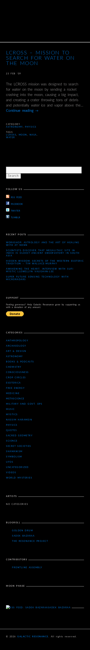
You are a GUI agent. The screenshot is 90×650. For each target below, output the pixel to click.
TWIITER (15, 211)
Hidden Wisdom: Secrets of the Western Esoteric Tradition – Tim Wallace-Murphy (45, 262)
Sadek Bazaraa (23, 536)
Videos (11, 473)
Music (10, 409)
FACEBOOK (17, 204)
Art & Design (16, 351)
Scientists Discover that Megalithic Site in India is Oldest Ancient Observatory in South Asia (43, 253)
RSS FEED (16, 197)
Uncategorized (17, 467)
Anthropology (17, 341)
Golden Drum (22, 531)
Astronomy (14, 127)
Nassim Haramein (19, 420)
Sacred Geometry (19, 436)
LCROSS (11, 135)
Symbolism (14, 457)
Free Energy (15, 388)
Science (12, 441)
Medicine (12, 393)
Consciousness (17, 372)
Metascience (15, 399)
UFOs (9, 462)
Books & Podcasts (20, 362)
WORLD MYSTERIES (19, 478)
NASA (33, 135)
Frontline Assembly (27, 568)
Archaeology (16, 346)
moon (23, 135)
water (10, 137)
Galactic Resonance (32, 637)
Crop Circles (16, 378)
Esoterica (13, 383)
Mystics (12, 415)
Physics (30, 127)
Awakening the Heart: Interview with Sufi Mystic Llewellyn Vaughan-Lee (39, 270)
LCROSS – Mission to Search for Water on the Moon (40, 58)
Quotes (11, 430)
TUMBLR (15, 218)
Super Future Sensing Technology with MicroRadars (37, 278)
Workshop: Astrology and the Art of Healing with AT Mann (42, 244)
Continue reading (22, 110)
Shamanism (14, 451)
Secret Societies (18, 446)
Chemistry (14, 367)
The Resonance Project (30, 541)
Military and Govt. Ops (24, 404)
